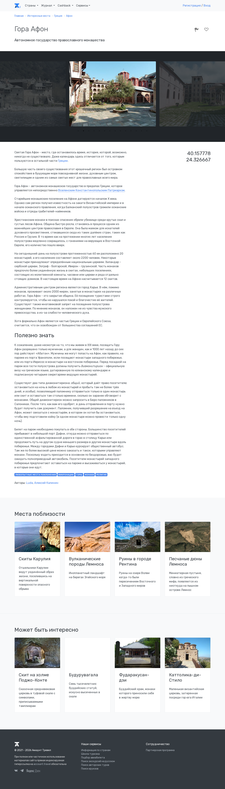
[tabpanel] (113, 94)
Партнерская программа (160, 750)
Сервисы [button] (82, 5)
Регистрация (192, 5)
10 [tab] (125, 131)
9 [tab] (120, 131)
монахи (89, 474)
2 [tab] (83, 131)
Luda (29, 483)
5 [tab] (99, 131)
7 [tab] (110, 131)
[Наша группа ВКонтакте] (16, 771)
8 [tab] (115, 131)
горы (79, 474)
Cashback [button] (64, 5)
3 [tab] (89, 131)
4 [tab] (94, 131)
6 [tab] (104, 131)
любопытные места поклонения (35, 474)
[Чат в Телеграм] (22, 771)
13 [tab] (141, 131)
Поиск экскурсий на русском (98, 761)
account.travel (42, 764)
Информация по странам (95, 750)
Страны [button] (30, 5)
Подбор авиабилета (93, 757)
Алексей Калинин (46, 483)
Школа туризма (90, 753)
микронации (66, 474)
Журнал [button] (47, 5)
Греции (63, 160)
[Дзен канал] (33, 770)
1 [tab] (78, 131)
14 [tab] (147, 131)
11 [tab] (131, 131)
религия (101, 474)
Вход (207, 5)
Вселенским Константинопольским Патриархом (91, 190)
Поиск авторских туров (95, 765)
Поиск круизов (89, 768)
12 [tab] (136, 131)
